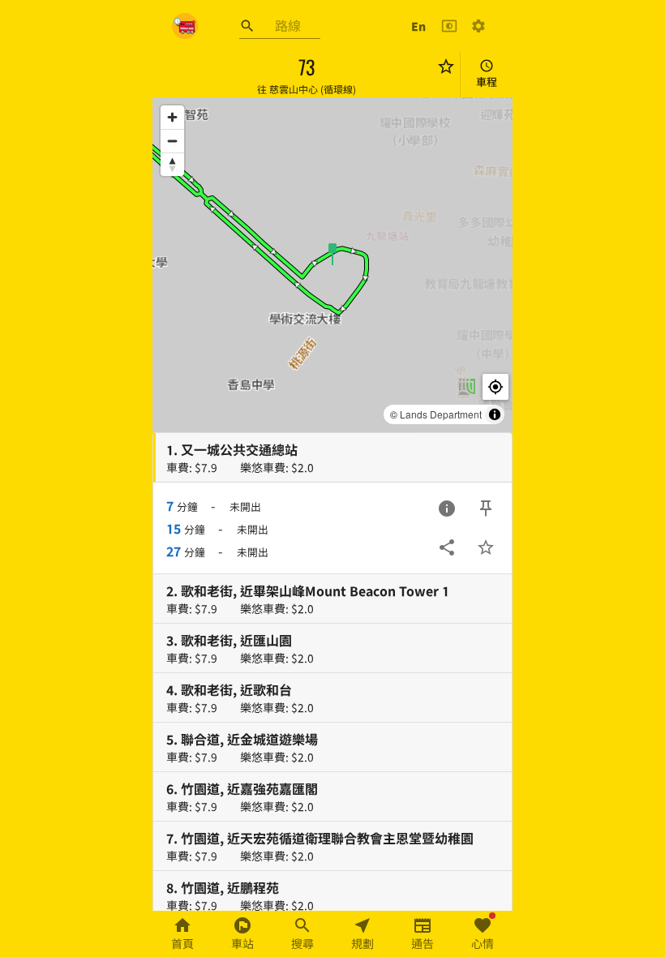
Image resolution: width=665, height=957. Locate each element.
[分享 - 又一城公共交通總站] (446, 547)
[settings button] (478, 26)
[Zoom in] (172, 117)
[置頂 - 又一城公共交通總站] (485, 508)
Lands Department (441, 414)
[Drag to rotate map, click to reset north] (172, 164)
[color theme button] (449, 26)
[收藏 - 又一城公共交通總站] (485, 547)
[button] (332, 253)
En (418, 26)
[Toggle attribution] (494, 414)
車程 (486, 81)
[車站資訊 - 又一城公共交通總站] (446, 508)
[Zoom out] (172, 140)
